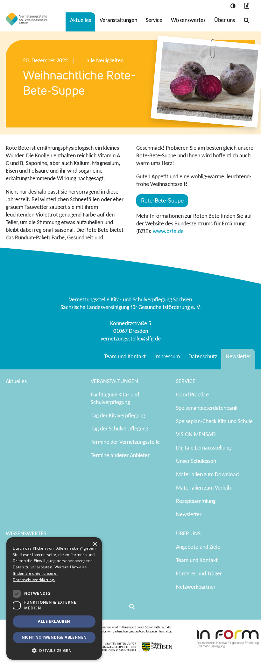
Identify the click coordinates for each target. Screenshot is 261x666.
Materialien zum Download (207, 475)
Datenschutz (202, 357)
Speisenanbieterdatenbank (206, 408)
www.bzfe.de (168, 232)
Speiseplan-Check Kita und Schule (214, 422)
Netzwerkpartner (195, 587)
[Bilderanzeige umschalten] (247, 6)
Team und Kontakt (125, 357)
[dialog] (54, 598)
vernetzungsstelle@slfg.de (131, 339)
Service (154, 20)
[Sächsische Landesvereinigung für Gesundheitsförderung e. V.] (26, 19)
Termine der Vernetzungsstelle (125, 442)
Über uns (224, 20)
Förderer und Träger (199, 574)
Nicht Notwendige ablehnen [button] (54, 637)
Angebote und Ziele (198, 547)
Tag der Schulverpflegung (119, 429)
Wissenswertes (188, 20)
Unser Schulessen (196, 461)
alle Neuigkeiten (105, 61)
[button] (54, 650)
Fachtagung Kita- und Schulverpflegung (115, 399)
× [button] (94, 544)
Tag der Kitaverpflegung (118, 416)
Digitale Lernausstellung (203, 448)
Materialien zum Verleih (203, 488)
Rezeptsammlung (195, 501)
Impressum (167, 357)
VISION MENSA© (196, 435)
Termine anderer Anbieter (120, 456)
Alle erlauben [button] (54, 621)
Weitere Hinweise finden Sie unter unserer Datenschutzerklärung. (50, 573)
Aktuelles (80, 20)
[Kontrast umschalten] (233, 6)
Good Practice (192, 395)
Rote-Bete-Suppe (162, 200)
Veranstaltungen (118, 20)
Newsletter (238, 357)
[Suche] (246, 20)
